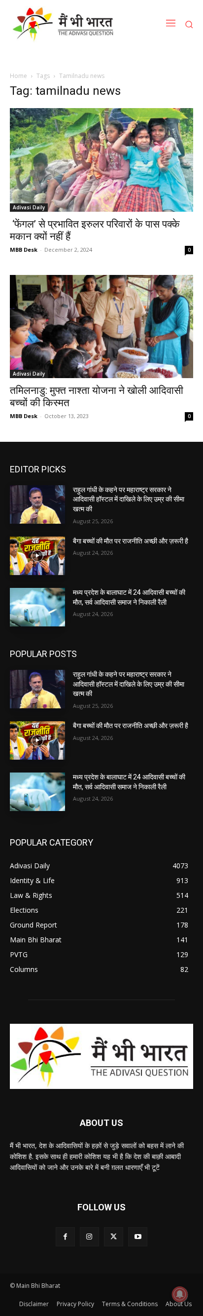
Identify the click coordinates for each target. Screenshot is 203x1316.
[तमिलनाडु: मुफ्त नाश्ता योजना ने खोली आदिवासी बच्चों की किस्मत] (101, 326)
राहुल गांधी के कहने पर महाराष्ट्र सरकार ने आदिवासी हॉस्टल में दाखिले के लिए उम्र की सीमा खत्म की (128, 499)
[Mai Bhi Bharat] (65, 24)
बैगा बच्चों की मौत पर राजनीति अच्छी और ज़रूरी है (130, 541)
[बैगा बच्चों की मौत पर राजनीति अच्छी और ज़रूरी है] (37, 556)
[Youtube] (137, 1236)
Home (18, 76)
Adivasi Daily (29, 207)
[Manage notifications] (180, 1294)
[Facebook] (65, 1236)
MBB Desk (23, 249)
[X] (113, 1236)
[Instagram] (89, 1236)
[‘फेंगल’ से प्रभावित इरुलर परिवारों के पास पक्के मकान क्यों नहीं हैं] (101, 159)
